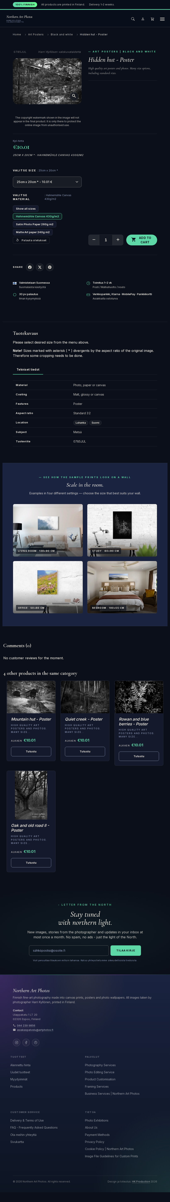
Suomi (95, 422)
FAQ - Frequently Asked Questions (34, 1127)
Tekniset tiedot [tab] (28, 369)
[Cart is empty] (152, 19)
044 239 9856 (26, 1025)
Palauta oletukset (34, 240)
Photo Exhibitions (96, 1120)
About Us (91, 1127)
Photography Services (100, 1065)
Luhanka (81, 422)
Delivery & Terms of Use (27, 1120)
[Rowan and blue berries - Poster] (139, 697)
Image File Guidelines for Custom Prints (111, 1156)
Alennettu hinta (20, 1065)
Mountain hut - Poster (31, 719)
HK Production (141, 1181)
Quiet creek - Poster (83, 719)
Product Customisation (100, 1079)
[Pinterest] (35, 1042)
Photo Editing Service (99, 1072)
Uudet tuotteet (20, 1072)
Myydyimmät (18, 1079)
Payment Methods (97, 1134)
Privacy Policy (94, 1142)
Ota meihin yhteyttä (23, 1134)
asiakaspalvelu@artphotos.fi (35, 1029)
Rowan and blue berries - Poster (134, 721)
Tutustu (31, 751)
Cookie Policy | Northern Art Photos (109, 1149)
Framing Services (97, 1086)
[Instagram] (16, 1042)
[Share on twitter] (40, 267)
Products (16, 1086)
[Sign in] (143, 19)
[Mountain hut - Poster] (31, 697)
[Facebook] (26, 1042)
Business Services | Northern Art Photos (112, 1093)
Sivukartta (17, 1142)
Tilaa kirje (125, 950)
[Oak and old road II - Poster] (31, 795)
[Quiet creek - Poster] (85, 697)
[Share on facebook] (30, 267)
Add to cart (141, 240)
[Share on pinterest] (50, 267)
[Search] (133, 19)
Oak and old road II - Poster (30, 828)
